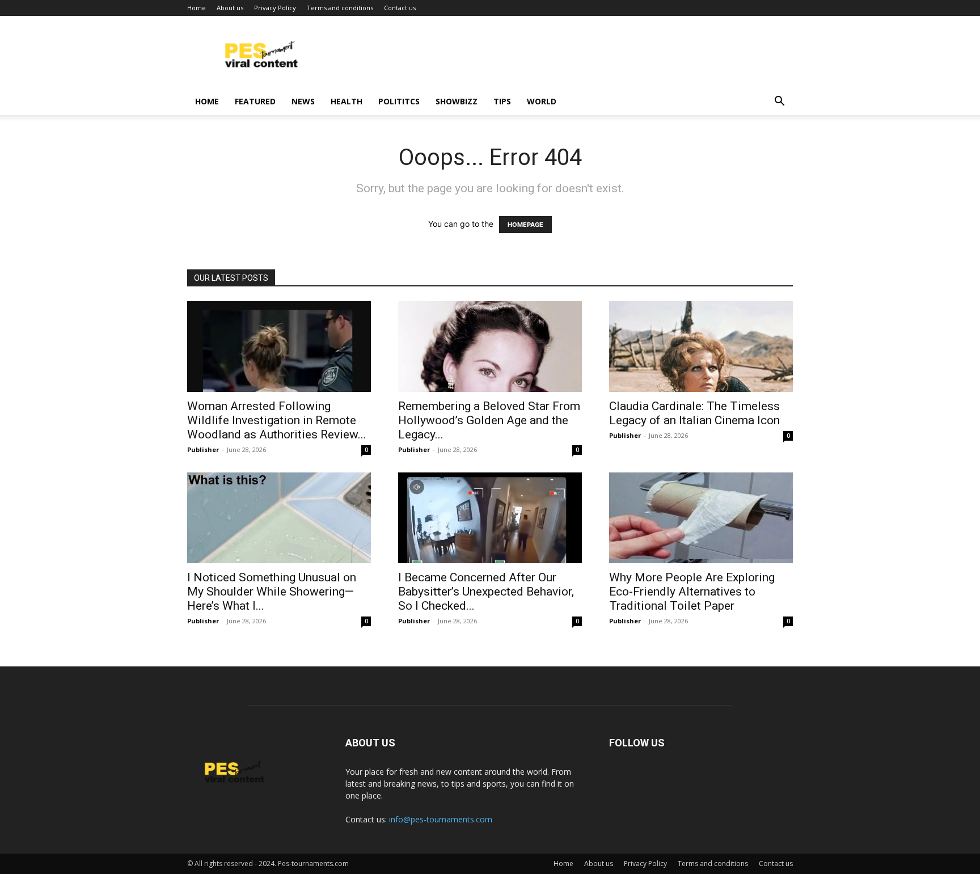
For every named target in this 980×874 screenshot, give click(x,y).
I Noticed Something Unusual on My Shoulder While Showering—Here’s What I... (271, 592)
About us (230, 7)
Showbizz (457, 101)
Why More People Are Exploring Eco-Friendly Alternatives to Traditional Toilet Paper (692, 592)
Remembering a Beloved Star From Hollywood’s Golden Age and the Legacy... (489, 420)
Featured (255, 101)
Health (346, 101)
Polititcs (399, 101)
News (303, 101)
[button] (779, 102)
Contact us (400, 7)
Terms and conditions (340, 7)
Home (196, 7)
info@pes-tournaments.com (440, 819)
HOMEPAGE (525, 225)
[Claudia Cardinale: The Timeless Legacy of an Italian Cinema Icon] (701, 346)
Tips (502, 101)
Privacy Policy (275, 7)
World (541, 101)
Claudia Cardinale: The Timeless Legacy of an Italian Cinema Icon (694, 413)
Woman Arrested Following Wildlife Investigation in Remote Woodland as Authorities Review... (276, 420)
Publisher (203, 449)
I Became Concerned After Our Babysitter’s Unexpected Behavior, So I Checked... (486, 592)
